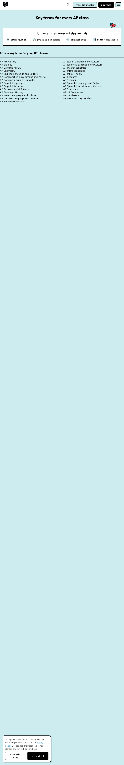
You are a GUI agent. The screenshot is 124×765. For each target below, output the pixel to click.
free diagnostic (85, 4)
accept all (38, 756)
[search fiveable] (68, 5)
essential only (15, 756)
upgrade (106, 4)
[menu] (118, 4)
